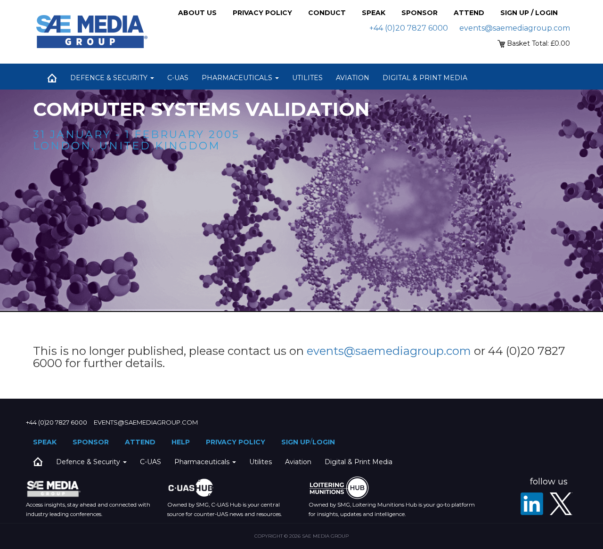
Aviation (352, 78)
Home (52, 77)
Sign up (295, 442)
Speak (373, 12)
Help (180, 442)
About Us (197, 12)
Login (323, 442)
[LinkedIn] (532, 503)
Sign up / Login (529, 12)
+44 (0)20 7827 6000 (408, 28)
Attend (469, 12)
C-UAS (177, 78)
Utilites (307, 78)
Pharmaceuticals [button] (238, 78)
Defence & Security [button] (109, 78)
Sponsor (419, 12)
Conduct (327, 12)
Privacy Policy (262, 12)
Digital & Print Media (425, 78)
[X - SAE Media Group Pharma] (561, 503)
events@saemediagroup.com (514, 28)
